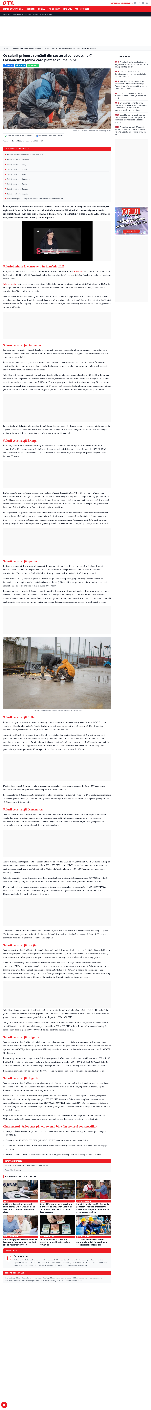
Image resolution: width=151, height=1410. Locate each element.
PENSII (35, 14)
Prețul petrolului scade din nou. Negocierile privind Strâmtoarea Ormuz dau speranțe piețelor (131, 64)
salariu (45, 1165)
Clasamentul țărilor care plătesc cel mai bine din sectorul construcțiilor (35, 198)
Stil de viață (54, 9)
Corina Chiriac (17, 141)
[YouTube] (143, 3)
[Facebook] (139, 3)
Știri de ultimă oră (13, 9)
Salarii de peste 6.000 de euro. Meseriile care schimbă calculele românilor (55, 1242)
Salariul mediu (9, 283)
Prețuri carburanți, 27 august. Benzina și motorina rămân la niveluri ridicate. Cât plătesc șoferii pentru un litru (130, 131)
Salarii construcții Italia (16, 174)
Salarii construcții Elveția (17, 184)
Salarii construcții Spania (17, 169)
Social (41, 9)
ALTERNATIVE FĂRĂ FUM (22, 14)
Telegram (22, 65)
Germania (31, 1165)
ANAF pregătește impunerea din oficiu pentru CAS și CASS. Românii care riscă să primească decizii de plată (19, 1208)
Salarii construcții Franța (17, 164)
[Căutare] (147, 3)
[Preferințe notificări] (4, 1405)
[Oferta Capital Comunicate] (131, 221)
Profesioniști (82, 9)
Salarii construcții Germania (18, 159)
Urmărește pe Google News (51, 136)
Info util (67, 9)
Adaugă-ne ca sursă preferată (20, 136)
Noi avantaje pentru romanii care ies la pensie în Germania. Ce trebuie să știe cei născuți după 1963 (20, 1242)
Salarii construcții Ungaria (17, 193)
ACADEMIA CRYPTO (47, 14)
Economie (31, 9)
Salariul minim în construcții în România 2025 (25, 154)
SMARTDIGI (7, 14)
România (78, 271)
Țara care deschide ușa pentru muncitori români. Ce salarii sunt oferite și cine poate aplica (91, 1242)
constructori (16, 1165)
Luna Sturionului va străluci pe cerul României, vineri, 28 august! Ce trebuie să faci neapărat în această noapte (130, 118)
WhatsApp (34, 65)
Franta (24, 1165)
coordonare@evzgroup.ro (121, 3)
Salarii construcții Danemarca (18, 179)
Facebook (10, 65)
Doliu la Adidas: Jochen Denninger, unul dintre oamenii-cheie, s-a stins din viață (130, 74)
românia (38, 1165)
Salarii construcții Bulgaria (17, 189)
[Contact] (135, 3)
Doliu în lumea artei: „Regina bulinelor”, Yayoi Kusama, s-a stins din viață (130, 95)
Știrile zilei (123, 56)
